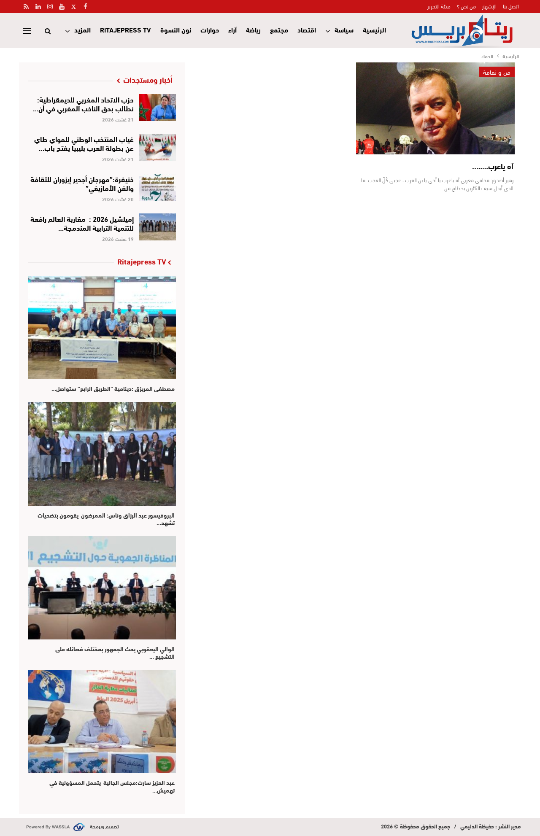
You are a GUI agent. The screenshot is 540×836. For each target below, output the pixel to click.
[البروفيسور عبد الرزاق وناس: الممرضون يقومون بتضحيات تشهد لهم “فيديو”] (102, 453)
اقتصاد (306, 29)
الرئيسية (374, 29)
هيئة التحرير (439, 6)
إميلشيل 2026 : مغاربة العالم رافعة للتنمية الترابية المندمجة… (82, 223)
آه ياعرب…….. (492, 166)
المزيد (82, 29)
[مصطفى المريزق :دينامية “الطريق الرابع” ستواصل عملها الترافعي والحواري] (102, 327)
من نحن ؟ (466, 6)
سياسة (344, 29)
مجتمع (279, 29)
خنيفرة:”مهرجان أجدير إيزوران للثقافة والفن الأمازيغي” (82, 183)
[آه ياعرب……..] (435, 108)
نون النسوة (175, 29)
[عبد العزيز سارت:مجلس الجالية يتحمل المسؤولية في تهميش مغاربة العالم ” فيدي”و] (102, 721)
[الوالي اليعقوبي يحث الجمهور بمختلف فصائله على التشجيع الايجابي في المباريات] (102, 587)
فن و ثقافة (496, 72)
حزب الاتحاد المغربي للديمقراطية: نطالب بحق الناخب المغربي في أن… (83, 103)
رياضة (253, 29)
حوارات (209, 29)
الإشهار (489, 6)
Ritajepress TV (125, 29)
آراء (232, 29)
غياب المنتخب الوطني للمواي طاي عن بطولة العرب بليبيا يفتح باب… (84, 143)
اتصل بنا (511, 6)
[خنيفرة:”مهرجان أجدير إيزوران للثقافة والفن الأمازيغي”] (157, 187)
